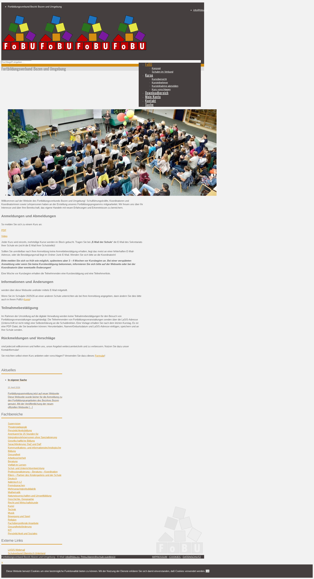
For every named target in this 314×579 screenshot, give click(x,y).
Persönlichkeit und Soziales (22, 533)
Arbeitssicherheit (17, 457)
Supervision (14, 423)
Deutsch (12, 478)
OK (207, 571)
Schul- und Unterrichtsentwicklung (26, 468)
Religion (12, 519)
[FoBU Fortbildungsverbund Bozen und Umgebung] (74, 50)
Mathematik (14, 492)
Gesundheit (14, 454)
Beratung (12, 461)
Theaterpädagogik (17, 427)
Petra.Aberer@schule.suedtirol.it (98, 556)
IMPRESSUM (159, 556)
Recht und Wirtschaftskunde (23, 502)
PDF (3, 230)
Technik (12, 509)
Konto (27, 299)
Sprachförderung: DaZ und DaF (24, 444)
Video (4, 236)
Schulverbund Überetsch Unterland (26, 553)
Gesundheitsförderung (20, 526)
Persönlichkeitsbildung (20, 430)
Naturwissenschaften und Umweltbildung (29, 495)
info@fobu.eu (200, 10)
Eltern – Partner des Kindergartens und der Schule (34, 475)
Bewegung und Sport (19, 516)
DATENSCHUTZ (192, 556)
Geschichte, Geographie (21, 499)
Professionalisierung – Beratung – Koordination (33, 471)
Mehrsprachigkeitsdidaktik (22, 488)
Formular (100, 355)
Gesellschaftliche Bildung (21, 440)
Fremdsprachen (16, 485)
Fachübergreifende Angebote (23, 523)
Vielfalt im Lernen (17, 464)
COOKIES (175, 556)
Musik (11, 512)
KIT (10, 530)
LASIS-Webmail (16, 549)
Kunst (11, 506)
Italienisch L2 (15, 482)
